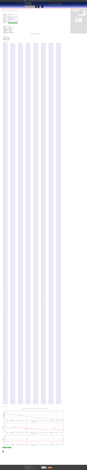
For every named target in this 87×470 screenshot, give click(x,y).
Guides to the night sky (28, 4)
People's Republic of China (11, 19)
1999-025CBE (9, 21)
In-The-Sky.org (28, 2)
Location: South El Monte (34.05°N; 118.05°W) (56, 2)
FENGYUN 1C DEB (5, 44)
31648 (8, 20)
